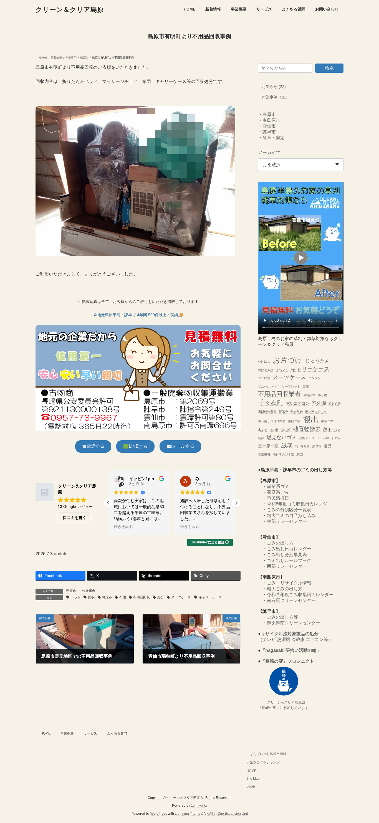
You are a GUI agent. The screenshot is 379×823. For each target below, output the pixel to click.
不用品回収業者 (279, 394)
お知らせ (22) (274, 86)
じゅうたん (317, 361)
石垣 (326, 438)
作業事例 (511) (274, 97)
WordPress (158, 813)
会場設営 (309, 395)
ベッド (76, 597)
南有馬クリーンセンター (291, 600)
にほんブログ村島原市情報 (266, 754)
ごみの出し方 (280, 543)
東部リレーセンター (287, 521)
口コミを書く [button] (74, 517)
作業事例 (88, 591)
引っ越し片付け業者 (271, 421)
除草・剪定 (273, 137)
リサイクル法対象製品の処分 (290, 634)
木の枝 (274, 429)
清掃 (261, 438)
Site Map (253, 779)
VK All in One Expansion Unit (226, 813)
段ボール (331, 429)
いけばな (264, 361)
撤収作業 (327, 421)
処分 (160, 597)
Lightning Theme (187, 813)
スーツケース (181, 597)
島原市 (71, 591)
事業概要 (67, 733)
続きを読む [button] (123, 527)
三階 (306, 386)
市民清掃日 (278, 498)
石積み (336, 438)
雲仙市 (269, 126)
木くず (262, 429)
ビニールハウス (268, 386)
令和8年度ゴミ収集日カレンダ (297, 504)
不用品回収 (141, 597)
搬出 (311, 419)
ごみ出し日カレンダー (289, 549)
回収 (91, 597)
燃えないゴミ (282, 437)
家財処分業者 (267, 411)
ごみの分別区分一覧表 (289, 510)
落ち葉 (305, 446)
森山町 (285, 429)
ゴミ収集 (264, 378)
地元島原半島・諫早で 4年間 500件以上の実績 (137, 315)
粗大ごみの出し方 (284, 589)
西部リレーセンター (287, 566)
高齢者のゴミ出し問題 (288, 454)
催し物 (322, 395)
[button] (93, 446)
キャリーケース (210, 597)
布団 (122, 597)
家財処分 (335, 403)
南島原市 (271, 120)
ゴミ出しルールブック (289, 560)
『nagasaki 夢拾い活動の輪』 (291, 650)
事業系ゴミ (278, 486)
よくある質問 (117, 733)
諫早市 (269, 132)
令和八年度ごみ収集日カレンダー (300, 594)
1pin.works (199, 805)
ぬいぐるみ (265, 369)
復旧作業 (294, 421)
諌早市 (316, 446)
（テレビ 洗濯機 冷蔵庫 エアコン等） (295, 639)
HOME (45, 733)
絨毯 (286, 445)
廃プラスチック (316, 411)
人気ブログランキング (263, 762)
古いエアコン (297, 403)
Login (250, 786)
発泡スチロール (309, 438)
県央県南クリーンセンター (293, 623)
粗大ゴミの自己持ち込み (291, 515)
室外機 (319, 403)
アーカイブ (269, 152)
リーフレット (291, 386)
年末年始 (296, 411)
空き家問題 (268, 446)
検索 (329, 67)
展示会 (283, 411)
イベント (282, 369)
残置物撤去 (307, 429)
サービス (90, 733)
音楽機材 (264, 454)
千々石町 (271, 402)
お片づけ (287, 360)
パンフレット (318, 378)
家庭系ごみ (278, 492)
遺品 (328, 446)
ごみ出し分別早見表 (287, 555)
